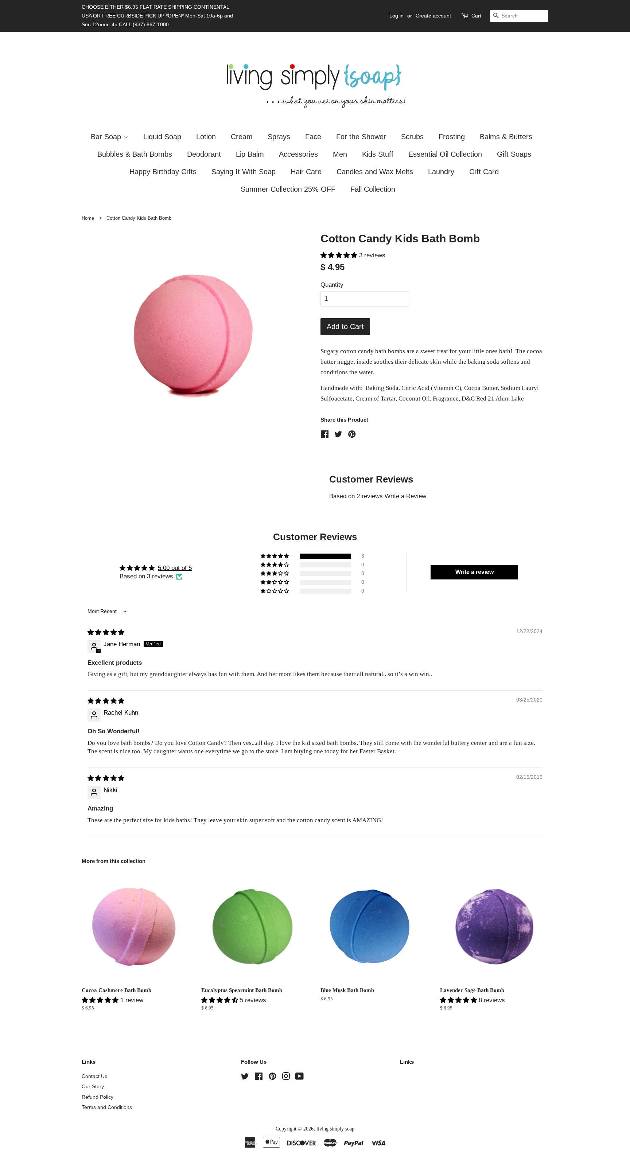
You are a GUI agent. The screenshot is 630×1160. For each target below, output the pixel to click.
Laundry (441, 172)
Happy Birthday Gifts (163, 172)
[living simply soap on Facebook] (258, 1078)
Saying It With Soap (243, 172)
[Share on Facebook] (324, 435)
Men (340, 154)
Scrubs (412, 137)
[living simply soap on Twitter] (245, 1078)
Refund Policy (97, 1097)
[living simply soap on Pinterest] (272, 1078)
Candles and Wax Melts (375, 172)
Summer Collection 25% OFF (288, 189)
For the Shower (361, 137)
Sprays (279, 137)
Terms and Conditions (107, 1107)
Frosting (452, 137)
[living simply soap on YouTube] (299, 1078)
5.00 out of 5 (175, 568)
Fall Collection (372, 189)
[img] (106, 632)
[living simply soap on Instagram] (286, 1078)
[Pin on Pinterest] (352, 435)
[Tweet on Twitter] (338, 435)
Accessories (298, 154)
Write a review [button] (474, 572)
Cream (242, 137)
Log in (396, 16)
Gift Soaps (514, 154)
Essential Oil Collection (445, 154)
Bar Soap (107, 137)
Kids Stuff (377, 154)
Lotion (206, 137)
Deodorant (204, 154)
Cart (476, 16)
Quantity (331, 284)
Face (313, 137)
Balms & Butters (506, 137)
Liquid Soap (162, 137)
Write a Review (405, 496)
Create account (433, 16)
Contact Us (94, 1076)
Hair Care (306, 172)
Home (88, 218)
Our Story (93, 1086)
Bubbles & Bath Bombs (134, 154)
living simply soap (335, 1129)
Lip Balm (250, 154)
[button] (339, 255)
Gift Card (484, 172)
